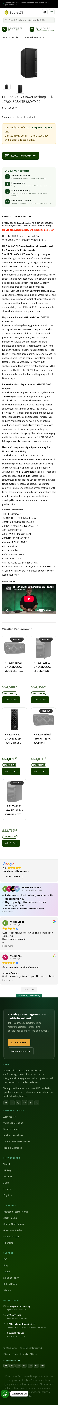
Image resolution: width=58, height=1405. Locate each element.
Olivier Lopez (17, 921)
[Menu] (52, 12)
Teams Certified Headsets (16, 1141)
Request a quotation (20, 1051)
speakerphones (11, 1092)
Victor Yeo (16, 955)
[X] (36, 1102)
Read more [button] (7, 911)
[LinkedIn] (5, 1102)
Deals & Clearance (12, 1147)
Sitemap (7, 1290)
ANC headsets (43, 1088)
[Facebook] (12, 1102)
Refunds (24, 1354)
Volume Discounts (12, 1236)
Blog (5, 1265)
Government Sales (12, 1230)
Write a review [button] (13, 876)
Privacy (6, 1354)
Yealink (6, 1164)
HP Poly (7, 1170)
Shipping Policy (11, 1277)
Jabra (6, 1182)
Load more (29, 989)
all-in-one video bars (24, 1088)
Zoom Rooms (10, 1217)
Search (6, 1271)
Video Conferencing (13, 1122)
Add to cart (11, 699)
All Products (9, 1116)
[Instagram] (18, 1102)
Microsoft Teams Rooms (15, 1211)
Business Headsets (13, 1135)
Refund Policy (10, 1284)
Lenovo (7, 1189)
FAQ (5, 1259)
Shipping (6, 117)
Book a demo (21, 1042)
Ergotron (7, 1195)
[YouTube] (24, 1102)
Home (4, 37)
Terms (15, 1354)
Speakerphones (11, 1129)
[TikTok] (30, 1102)
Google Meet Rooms (13, 1224)
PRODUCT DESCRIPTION (16, 216)
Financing (8, 1242)
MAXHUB (7, 1176)
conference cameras (34, 1092)
